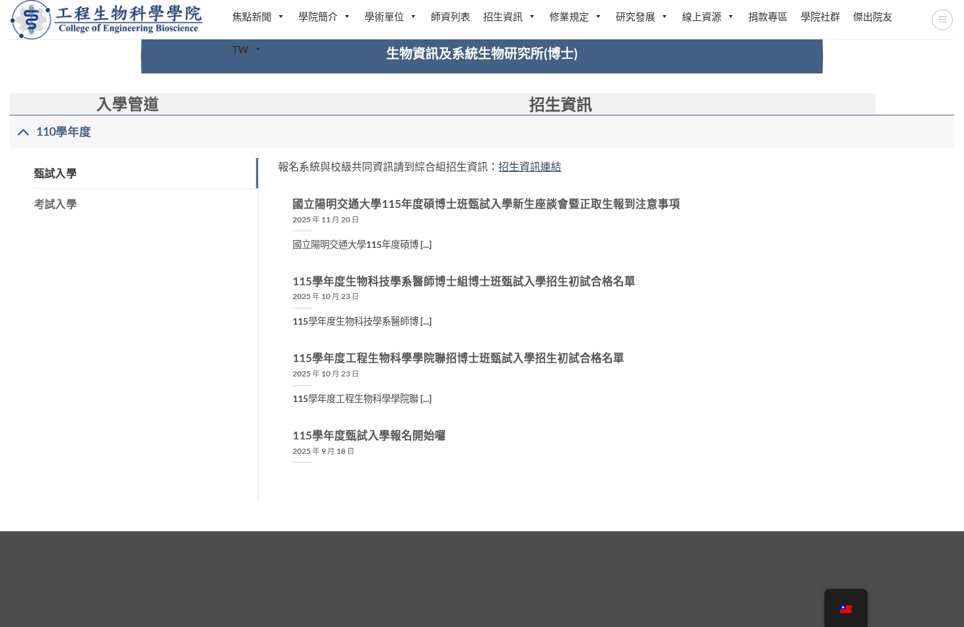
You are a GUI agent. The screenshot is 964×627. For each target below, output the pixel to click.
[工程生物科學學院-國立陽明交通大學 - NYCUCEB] (108, 19)
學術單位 (384, 16)
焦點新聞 (251, 16)
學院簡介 (318, 16)
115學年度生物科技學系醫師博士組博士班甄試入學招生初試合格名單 (463, 281)
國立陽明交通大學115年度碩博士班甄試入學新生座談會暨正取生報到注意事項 (486, 204)
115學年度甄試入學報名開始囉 (369, 435)
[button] (942, 19)
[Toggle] (22, 131)
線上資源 (701, 16)
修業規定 (569, 16)
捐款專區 (768, 16)
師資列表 (450, 16)
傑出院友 (873, 16)
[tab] (146, 173)
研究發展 (635, 16)
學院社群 (820, 16)
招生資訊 (503, 16)
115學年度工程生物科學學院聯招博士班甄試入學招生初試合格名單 (458, 358)
